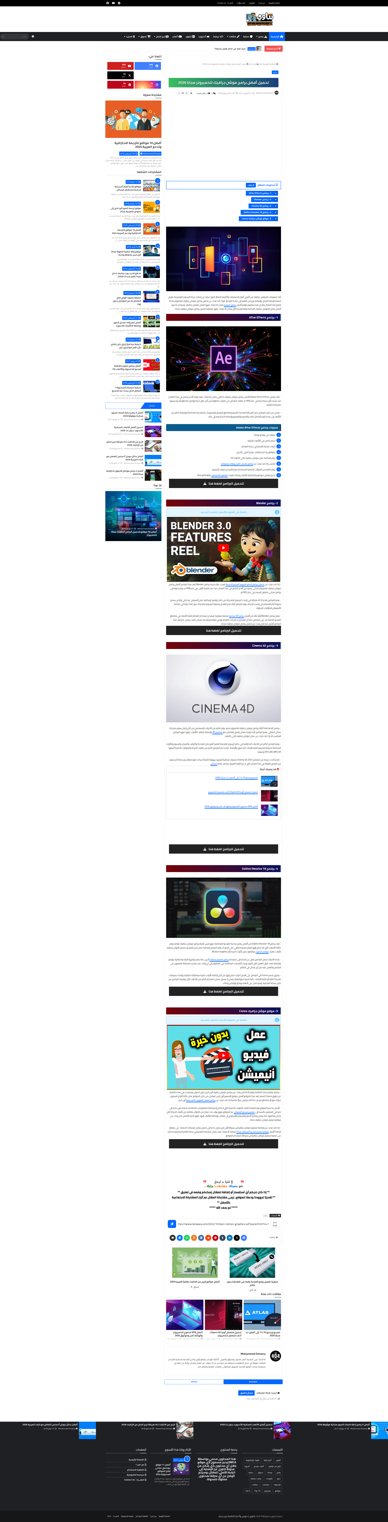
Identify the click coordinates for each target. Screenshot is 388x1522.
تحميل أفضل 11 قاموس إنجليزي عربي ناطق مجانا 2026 (134, 533)
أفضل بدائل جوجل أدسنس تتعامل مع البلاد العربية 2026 (124, 458)
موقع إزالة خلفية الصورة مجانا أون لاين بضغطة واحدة (126, 253)
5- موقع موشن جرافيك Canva (256, 219)
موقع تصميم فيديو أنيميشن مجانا (252, 1131)
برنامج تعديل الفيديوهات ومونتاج (237, 464)
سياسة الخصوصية (135, 1475)
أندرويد (202, 36)
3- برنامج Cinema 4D (261, 206)
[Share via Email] (173, 1238)
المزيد (129, 36)
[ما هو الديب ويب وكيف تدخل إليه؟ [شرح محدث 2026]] (151, 272)
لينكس (214, 763)
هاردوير (267, 1491)
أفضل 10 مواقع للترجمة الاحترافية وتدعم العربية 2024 (137, 144)
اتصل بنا (116, 1516)
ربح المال (160, 36)
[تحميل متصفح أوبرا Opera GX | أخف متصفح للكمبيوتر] (269, 795)
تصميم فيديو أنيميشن (244, 1112)
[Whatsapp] (187, 1238)
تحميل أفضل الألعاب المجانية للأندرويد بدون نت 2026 (128, 428)
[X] (237, 1238)
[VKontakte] (201, 1238)
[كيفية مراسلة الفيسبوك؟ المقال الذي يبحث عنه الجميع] (151, 386)
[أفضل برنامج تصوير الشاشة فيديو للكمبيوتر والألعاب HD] (151, 365)
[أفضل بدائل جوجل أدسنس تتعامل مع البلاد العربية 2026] (153, 460)
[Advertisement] (222, 142)
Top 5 (247, 1491)
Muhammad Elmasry (253, 1353)
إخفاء (250, 185)
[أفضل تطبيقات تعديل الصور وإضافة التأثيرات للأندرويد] (151, 321)
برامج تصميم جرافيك (219, 959)
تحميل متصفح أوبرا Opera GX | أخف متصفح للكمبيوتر (233, 792)
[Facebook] (244, 1238)
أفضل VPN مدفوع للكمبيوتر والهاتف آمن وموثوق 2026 (231, 806)
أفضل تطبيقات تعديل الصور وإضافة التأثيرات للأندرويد (127, 324)
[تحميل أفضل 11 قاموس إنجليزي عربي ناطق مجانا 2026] (133, 516)
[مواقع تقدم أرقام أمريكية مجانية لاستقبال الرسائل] (151, 185)
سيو (279, 1478)
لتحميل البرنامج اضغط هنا (226, 483)
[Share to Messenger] (180, 1238)
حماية (246, 36)
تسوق (143, 36)
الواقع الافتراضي (219, 475)
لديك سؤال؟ (241, 3)
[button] (159, 516)
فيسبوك (277, 1484)
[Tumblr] (222, 1238)
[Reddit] (208, 1238)
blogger (253, 1381)
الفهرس (252, 3)
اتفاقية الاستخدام (135, 1470)
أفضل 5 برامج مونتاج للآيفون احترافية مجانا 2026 (124, 472)
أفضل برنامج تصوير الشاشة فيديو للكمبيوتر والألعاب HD (126, 367)
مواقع (278, 1491)
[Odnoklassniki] (194, 1238)
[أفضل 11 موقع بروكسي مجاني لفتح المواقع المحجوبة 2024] (181, 1469)
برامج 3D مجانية (236, 616)
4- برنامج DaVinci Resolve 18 (257, 212)
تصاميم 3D (217, 732)
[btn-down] (179, 93)
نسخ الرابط (275, 1223)
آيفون (189, 36)
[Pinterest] (215, 1238)
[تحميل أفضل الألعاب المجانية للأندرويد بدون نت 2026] (153, 431)
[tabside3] (114, 406)
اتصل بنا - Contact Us (225, 3)
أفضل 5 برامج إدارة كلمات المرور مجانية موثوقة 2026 (127, 414)
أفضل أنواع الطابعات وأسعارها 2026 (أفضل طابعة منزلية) (147, 1425)
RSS (109, 1516)
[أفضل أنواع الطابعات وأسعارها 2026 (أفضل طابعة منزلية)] (184, 1430)
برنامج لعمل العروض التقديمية (200, 1100)
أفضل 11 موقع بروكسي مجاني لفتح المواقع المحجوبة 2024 (163, 1469)
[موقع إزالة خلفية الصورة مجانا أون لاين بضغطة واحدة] (151, 250)
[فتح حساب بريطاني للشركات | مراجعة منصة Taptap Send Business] (258, 48)
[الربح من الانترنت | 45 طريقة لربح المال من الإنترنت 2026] (153, 446)
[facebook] (107, 3)
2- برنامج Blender (262, 199)
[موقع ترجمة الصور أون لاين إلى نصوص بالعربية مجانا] (151, 207)
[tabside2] (133, 406)
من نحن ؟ (140, 1464)
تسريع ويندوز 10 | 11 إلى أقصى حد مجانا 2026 (236, 777)
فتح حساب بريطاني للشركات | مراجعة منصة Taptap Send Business (210, 48)
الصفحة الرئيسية (274, 3)
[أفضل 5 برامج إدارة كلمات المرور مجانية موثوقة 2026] (153, 417)
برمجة (216, 36)
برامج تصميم (230, 305)
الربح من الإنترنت (274, 1466)
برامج (261, 36)
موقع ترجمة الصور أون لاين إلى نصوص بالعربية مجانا (125, 209)
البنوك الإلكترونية (249, 49)
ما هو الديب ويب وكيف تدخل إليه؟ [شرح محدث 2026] (126, 274)
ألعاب (175, 36)
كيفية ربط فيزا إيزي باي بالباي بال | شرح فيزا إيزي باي (126, 345)
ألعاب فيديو (259, 1466)
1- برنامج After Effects (260, 193)
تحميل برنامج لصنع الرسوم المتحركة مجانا (245, 584)
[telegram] (119, 3)
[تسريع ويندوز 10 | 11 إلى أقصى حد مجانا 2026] (269, 781)
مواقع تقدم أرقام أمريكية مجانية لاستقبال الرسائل (128, 188)
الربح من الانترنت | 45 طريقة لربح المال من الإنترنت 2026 (124, 443)
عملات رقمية (256, 1478)
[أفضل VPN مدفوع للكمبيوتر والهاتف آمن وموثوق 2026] (269, 810)
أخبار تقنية (267, 1460)
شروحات (269, 1478)
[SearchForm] (3, 37)
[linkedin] (230, 1238)
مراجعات (265, 1484)
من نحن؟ (262, 3)
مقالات (232, 36)
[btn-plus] (186, 93)
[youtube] (113, 3)
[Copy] (172, 1224)
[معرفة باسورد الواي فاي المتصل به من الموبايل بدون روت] (151, 296)
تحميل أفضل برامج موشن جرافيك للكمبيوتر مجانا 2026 (224, 64)
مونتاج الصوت (262, 951)
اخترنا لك (152, 405)
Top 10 (153, 524)
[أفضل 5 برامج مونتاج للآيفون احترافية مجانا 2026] (153, 475)
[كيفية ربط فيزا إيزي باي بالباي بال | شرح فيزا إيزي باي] (151, 343)
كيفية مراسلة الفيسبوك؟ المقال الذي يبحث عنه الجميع (126, 389)
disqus (194, 1381)
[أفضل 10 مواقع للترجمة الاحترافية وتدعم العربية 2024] (133, 120)
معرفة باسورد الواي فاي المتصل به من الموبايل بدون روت (127, 301)
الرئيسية (275, 36)
